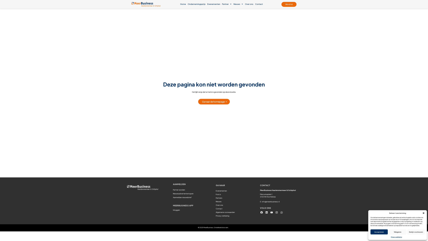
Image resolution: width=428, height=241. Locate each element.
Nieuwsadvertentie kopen (183, 193)
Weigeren (397, 232)
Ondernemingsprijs (197, 4)
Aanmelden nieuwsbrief (182, 197)
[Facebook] (261, 212)
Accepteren (379, 232)
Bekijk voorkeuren (416, 232)
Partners (219, 198)
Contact (259, 4)
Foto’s (218, 194)
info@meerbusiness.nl (271, 201)
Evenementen (213, 4)
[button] (423, 213)
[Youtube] (271, 212)
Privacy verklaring (396, 237)
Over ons (249, 4)
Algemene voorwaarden (225, 212)
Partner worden (179, 190)
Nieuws (237, 4)
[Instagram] (276, 212)
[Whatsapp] (281, 212)
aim (227, 227)
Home (183, 4)
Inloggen (176, 210)
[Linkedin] (266, 212)
